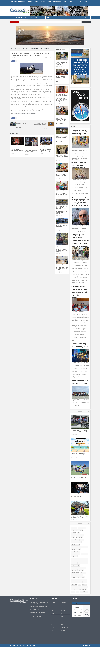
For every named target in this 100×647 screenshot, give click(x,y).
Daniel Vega (74, 556)
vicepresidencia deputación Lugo (79, 589)
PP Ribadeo (74, 584)
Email (51, 57)
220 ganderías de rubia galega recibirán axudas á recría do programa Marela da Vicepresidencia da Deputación (61, 138)
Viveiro (68, 1)
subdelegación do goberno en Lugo (79, 586)
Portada (12, 17)
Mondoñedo (37, 1)
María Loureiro (81, 577)
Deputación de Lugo (83, 563)
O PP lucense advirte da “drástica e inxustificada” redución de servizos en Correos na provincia (62, 157)
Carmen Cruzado (75, 539)
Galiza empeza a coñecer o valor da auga (38, 606)
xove (77, 591)
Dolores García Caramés (77, 567)
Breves (31, 17)
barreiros (74, 532)
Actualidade (19, 17)
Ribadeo (57, 1)
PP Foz (85, 582)
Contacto (49, 17)
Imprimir (46, 57)
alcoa (73, 530)
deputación (74, 563)
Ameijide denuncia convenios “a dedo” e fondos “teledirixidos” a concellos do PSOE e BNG (61, 79)
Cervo (27, 1)
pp (85, 579)
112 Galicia (17, 113)
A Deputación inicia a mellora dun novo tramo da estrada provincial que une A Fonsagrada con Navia (62, 249)
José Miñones (32, 113)
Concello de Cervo (75, 546)
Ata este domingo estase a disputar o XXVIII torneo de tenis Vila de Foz (79, 476)
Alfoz (16, 1)
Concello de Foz (84, 546)
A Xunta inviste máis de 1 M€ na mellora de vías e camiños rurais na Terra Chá (61, 62)
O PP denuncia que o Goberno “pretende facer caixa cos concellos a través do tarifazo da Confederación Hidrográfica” (62, 268)
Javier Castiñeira (75, 572)
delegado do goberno (24, 113)
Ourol (54, 1)
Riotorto (60, 1)
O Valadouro (45, 1)
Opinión (52, 624)
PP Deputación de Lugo (77, 582)
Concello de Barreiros (76, 542)
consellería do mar (76, 554)
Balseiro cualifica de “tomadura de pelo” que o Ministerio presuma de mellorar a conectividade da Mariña (40, 126)
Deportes (37, 17)
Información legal (86, 645)
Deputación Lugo (75, 565)
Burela (23, 1)
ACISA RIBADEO (81, 527)
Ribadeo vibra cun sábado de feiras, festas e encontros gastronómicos (20, 22)
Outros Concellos (13, 4)
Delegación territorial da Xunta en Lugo (79, 559)
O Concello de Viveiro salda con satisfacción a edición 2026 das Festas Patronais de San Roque (61, 192)
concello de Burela (76, 544)
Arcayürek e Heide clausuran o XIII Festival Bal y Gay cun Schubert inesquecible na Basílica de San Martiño (59, 22)
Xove (71, 1)
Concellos (63, 610)
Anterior (20, 122)
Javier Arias (81, 570)
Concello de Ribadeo (76, 549)
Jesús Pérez (83, 572)
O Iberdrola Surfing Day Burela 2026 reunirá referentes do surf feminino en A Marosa (80, 455)
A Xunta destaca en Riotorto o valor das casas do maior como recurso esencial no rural (62, 174)
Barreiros (20, 1)
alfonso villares (79, 530)
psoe (79, 584)
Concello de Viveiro (76, 551)
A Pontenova (12, 1)
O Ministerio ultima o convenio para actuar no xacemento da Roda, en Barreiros (22, 125)
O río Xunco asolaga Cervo (35, 616)
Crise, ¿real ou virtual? (34, 609)
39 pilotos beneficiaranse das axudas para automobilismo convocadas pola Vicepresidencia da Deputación (79, 495)
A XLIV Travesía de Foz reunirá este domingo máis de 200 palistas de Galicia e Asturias (80, 432)
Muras (41, 1)
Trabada (64, 1)
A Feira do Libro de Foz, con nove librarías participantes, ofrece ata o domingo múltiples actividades (31, 150)
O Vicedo (50, 1)
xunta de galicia (83, 591)
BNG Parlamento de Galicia (77, 535)
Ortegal (62, 624)
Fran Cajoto (74, 570)
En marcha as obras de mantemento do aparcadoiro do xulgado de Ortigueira (61, 227)
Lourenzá (32, 1)
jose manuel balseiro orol (77, 575)
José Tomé (74, 577)
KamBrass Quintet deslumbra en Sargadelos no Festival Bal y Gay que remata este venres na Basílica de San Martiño (45, 149)
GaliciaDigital (33, 645)
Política (26, 17)
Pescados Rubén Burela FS (77, 579)
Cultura (42, 17)
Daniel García (84, 554)
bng (78, 532)
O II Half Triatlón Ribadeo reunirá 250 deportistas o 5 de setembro (79, 517)
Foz (29, 1)
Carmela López (79, 537)
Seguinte (43, 122)
